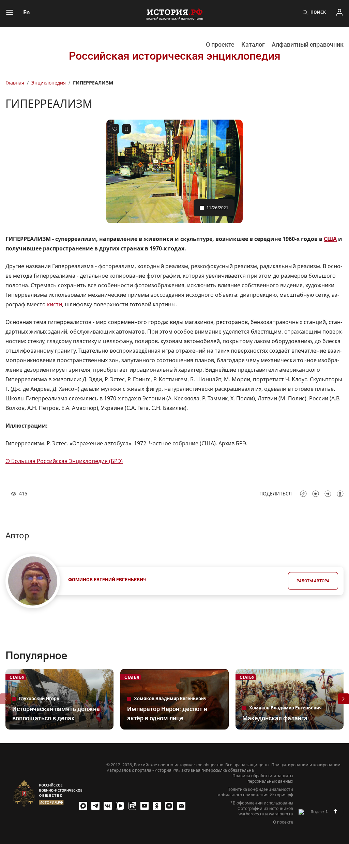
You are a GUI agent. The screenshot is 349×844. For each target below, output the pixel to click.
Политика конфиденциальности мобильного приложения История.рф (255, 792)
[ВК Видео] (120, 806)
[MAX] (83, 806)
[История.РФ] (174, 13)
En (26, 12)
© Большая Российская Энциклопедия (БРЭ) (64, 461)
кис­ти (54, 304)
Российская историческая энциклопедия (174, 55)
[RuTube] (132, 806)
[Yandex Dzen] (169, 806)
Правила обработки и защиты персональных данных (262, 778)
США (330, 239)
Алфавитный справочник (308, 44)
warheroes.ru (251, 814)
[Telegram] (95, 806)
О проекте (220, 44)
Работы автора (313, 581)
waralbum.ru (281, 814)
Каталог (253, 44)
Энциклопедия (48, 82)
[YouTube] (144, 806)
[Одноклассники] (157, 806)
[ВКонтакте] (108, 806)
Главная (14, 82)
